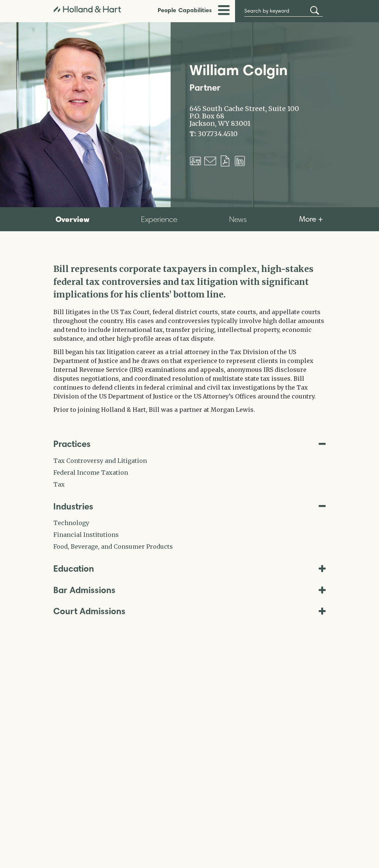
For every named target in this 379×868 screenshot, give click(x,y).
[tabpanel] (189, 338)
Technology (71, 522)
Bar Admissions (84, 590)
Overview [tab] (73, 219)
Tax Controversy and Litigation (100, 460)
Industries (73, 506)
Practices (72, 443)
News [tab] (238, 219)
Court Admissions (89, 611)
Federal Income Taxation (90, 472)
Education (73, 568)
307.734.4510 (218, 134)
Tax (59, 484)
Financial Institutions (86, 534)
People (167, 10)
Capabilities (195, 10)
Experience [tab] (159, 219)
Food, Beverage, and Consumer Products (113, 546)
